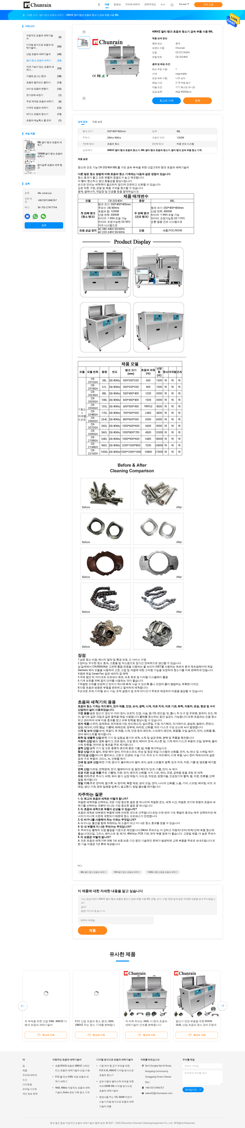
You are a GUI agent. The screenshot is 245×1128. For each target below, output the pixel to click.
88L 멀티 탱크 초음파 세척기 (93, 872)
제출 (92, 930)
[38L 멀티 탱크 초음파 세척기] (30, 145)
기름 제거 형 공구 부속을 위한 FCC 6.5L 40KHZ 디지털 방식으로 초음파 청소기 (116, 1070)
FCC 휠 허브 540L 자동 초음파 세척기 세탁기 (72, 1079)
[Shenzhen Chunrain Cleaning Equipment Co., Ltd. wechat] (43, 216)
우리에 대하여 (29, 1075)
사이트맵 (27, 1084)
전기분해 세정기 (44, 95)
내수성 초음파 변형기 (44, 88)
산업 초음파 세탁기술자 (44, 54)
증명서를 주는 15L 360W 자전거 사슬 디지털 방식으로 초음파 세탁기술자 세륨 (116, 1102)
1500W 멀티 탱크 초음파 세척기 (49, 155)
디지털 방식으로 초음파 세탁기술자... (44, 46)
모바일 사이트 (29, 1089)
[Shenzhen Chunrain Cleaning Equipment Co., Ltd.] (37, 5)
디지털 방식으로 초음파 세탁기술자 (114, 1059)
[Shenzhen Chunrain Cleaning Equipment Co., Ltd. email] (27, 216)
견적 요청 (208, 4)
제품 (24, 1070)
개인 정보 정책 (30, 1093)
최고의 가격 (167, 100)
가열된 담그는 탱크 (44, 76)
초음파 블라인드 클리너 (44, 82)
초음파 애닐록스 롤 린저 (44, 120)
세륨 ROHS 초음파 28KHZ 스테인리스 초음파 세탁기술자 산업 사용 (72, 1068)
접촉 (44, 225)
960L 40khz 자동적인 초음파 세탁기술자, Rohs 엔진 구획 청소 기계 (72, 1090)
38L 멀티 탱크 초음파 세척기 (49, 143)
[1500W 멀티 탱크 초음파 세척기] (30, 156)
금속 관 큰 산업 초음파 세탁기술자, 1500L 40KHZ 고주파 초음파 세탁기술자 (146, 1025)
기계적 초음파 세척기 (44, 107)
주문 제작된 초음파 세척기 (44, 101)
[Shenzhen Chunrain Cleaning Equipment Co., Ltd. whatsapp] (35, 216)
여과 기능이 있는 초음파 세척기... (44, 68)
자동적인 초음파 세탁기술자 (44, 37)
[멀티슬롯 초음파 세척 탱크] (30, 168)
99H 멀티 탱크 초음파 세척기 (127, 872)
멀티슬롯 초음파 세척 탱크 (49, 166)
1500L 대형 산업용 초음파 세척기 (162, 872)
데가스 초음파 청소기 (44, 114)
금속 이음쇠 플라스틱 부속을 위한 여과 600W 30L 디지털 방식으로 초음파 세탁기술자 (116, 1086)
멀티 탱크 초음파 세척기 (44, 60)
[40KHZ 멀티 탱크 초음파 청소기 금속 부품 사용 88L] (120, 58)
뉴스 (24, 1079)
